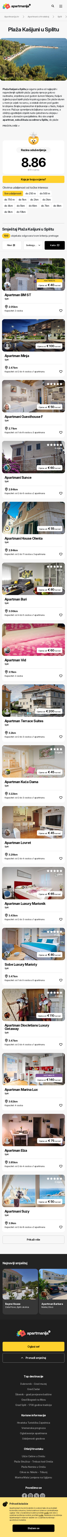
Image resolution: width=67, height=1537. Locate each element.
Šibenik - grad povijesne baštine (33, 1394)
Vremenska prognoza (33, 1428)
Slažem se (33, 1528)
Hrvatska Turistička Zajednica (33, 1422)
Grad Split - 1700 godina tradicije (33, 1405)
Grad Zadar (33, 1389)
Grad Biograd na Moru (33, 1399)
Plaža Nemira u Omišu (33, 1466)
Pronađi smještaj (35, 1358)
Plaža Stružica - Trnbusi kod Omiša (33, 1461)
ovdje (46, 1513)
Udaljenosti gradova (33, 1438)
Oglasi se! (33, 1346)
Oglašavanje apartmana (33, 1433)
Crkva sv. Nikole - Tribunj (33, 1472)
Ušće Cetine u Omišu (33, 1456)
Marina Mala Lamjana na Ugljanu (33, 1477)
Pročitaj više (10, 125)
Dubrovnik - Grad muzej (33, 1383)
